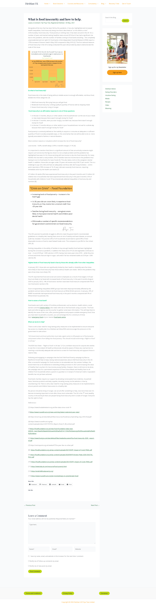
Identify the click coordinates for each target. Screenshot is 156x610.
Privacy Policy (67, 593)
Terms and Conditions (33, 593)
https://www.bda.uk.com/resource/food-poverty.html (49, 466)
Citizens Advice (45, 308)
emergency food (37, 317)
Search (125, 21)
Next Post (95, 505)
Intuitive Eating (110, 95)
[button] (49, 3)
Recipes (107, 102)
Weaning (108, 108)
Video (107, 105)
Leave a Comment (34, 23)
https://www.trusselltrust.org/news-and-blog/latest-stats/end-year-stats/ (55, 412)
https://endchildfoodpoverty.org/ (42, 471)
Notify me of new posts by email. (41, 566)
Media (107, 99)
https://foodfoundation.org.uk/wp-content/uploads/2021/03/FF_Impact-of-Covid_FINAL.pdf (61, 450)
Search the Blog (110, 17)
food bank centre (60, 317)
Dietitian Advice (110, 89)
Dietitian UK (31, 3)
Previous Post (29, 505)
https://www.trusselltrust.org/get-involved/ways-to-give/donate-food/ (54, 476)
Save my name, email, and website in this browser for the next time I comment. (57, 556)
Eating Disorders (111, 92)
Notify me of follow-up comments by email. (44, 561)
